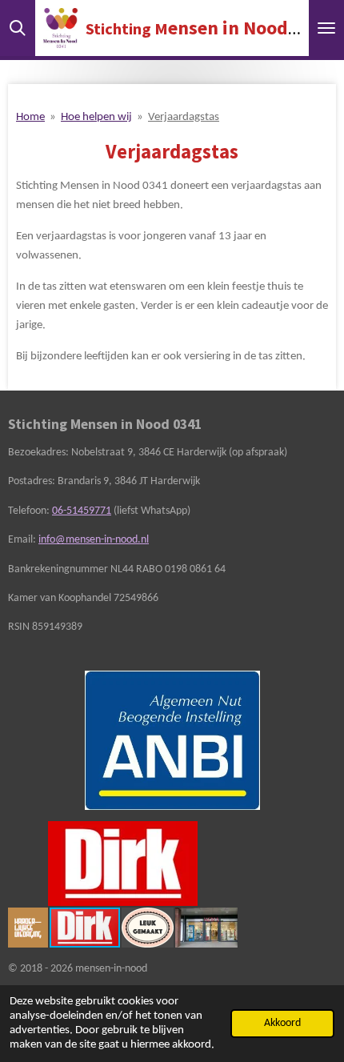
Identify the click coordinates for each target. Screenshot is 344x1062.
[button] (223, 835)
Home (30, 117)
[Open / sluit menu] (326, 28)
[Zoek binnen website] (17, 28)
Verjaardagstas (183, 117)
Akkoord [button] (282, 1023)
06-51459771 (81, 511)
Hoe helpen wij (96, 117)
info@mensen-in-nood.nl (93, 540)
